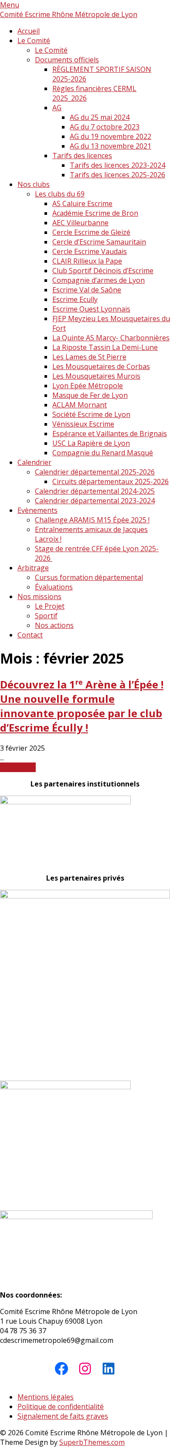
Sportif (46, 615)
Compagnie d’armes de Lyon (98, 280)
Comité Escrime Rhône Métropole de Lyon (68, 14)
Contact (30, 635)
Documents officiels (67, 59)
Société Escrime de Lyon (91, 414)
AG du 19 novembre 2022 (110, 136)
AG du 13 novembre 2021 (110, 146)
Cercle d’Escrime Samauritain (99, 242)
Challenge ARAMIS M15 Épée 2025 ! (92, 520)
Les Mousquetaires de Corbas (101, 366)
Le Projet (50, 606)
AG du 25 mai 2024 (99, 117)
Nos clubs (33, 184)
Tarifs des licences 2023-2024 (117, 165)
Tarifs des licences (82, 155)
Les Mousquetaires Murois (96, 376)
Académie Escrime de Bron (95, 213)
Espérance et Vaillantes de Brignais (109, 433)
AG (56, 107)
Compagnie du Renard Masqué (102, 452)
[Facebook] (61, 1368)
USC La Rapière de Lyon (91, 443)
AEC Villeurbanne (80, 222)
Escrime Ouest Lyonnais (91, 309)
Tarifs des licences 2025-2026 (117, 175)
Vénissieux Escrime (83, 424)
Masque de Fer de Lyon (90, 395)
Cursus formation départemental (89, 577)
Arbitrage (33, 568)
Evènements (37, 510)
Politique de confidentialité (60, 1406)
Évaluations (54, 587)
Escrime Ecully (75, 299)
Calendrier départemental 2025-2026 (95, 472)
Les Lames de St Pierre (89, 357)
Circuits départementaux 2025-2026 (110, 481)
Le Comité (33, 40)
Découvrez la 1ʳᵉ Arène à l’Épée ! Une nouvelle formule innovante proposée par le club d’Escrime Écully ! (81, 706)
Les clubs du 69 (60, 194)
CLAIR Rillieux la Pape (87, 261)
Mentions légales (45, 1397)
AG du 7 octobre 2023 (104, 127)
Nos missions (39, 596)
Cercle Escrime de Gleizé (91, 232)
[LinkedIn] (108, 1368)
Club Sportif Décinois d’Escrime (102, 270)
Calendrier (34, 462)
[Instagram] (85, 1368)
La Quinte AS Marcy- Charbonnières (111, 337)
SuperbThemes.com (92, 1442)
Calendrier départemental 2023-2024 (95, 500)
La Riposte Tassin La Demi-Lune (105, 347)
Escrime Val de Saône (86, 290)
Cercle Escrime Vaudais (89, 251)
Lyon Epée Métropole (87, 385)
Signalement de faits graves (62, 1416)
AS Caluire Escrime (82, 203)
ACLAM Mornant (79, 405)
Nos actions (54, 625)
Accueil (28, 31)
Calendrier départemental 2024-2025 (95, 491)
